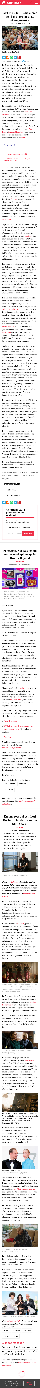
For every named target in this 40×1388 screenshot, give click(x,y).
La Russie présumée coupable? (16, 154)
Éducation (19, 562)
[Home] (3, 2)
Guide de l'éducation (13, 496)
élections (28, 236)
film (16, 1336)
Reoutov (20, 924)
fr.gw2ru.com (15, 700)
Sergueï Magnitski (15, 132)
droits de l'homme (12, 484)
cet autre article (13, 1321)
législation (6, 333)
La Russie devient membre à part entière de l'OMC (17, 160)
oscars (7, 1336)
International (10, 490)
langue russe (9, 784)
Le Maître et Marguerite (24, 1189)
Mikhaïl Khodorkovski (11, 309)
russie (6, 1330)
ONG (23, 138)
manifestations (8, 327)
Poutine (14, 199)
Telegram (28, 61)
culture (22, 784)
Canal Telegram (10, 721)
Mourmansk (30, 1060)
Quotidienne (26, 527)
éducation (8, 790)
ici (18, 1383)
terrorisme (6, 220)
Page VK (7, 737)
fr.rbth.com (24, 688)
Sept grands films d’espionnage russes (19, 1347)
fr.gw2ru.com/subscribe (12, 748)
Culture (19, 828)
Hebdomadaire (13, 527)
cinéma (16, 1330)
